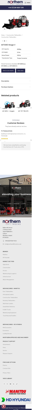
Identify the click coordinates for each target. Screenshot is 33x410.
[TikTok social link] (16, 384)
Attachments (6, 344)
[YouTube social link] (10, 384)
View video (21, 70)
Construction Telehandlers (13, 35)
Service (5, 350)
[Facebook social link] (4, 384)
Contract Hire (6, 368)
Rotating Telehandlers (9, 300)
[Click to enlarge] (5, 29)
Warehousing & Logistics (9, 273)
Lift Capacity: (5, 49)
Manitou (5, 254)
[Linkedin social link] (13, 384)
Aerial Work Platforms (9, 306)
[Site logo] (15, 2)
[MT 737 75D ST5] (23, 104)
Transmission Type (7, 58)
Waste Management (8, 279)
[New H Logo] (15, 400)
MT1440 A (4, 66)
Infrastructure (7, 276)
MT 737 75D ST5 (23, 111)
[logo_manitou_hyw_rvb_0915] (16, 392)
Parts (4, 347)
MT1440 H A (13, 66)
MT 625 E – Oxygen (8, 111)
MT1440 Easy (21, 64)
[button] (31, 108)
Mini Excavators (7, 327)
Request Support (7, 353)
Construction (6, 267)
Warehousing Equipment (9, 312)
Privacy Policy (6, 373)
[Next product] (7, 41)
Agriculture (6, 264)
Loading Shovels (7, 333)
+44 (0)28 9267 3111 (16, 7)
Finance (5, 365)
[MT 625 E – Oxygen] (8, 104)
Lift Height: (5, 52)
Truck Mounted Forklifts (9, 315)
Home (3, 35)
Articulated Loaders (8, 294)
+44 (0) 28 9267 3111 (11, 240)
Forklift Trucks (7, 309)
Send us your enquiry (8, 70)
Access (5, 270)
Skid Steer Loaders (8, 303)
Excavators (6, 330)
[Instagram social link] (7, 384)
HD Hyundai (6, 257)
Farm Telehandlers (8, 291)
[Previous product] (2, 41)
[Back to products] (4, 41)
